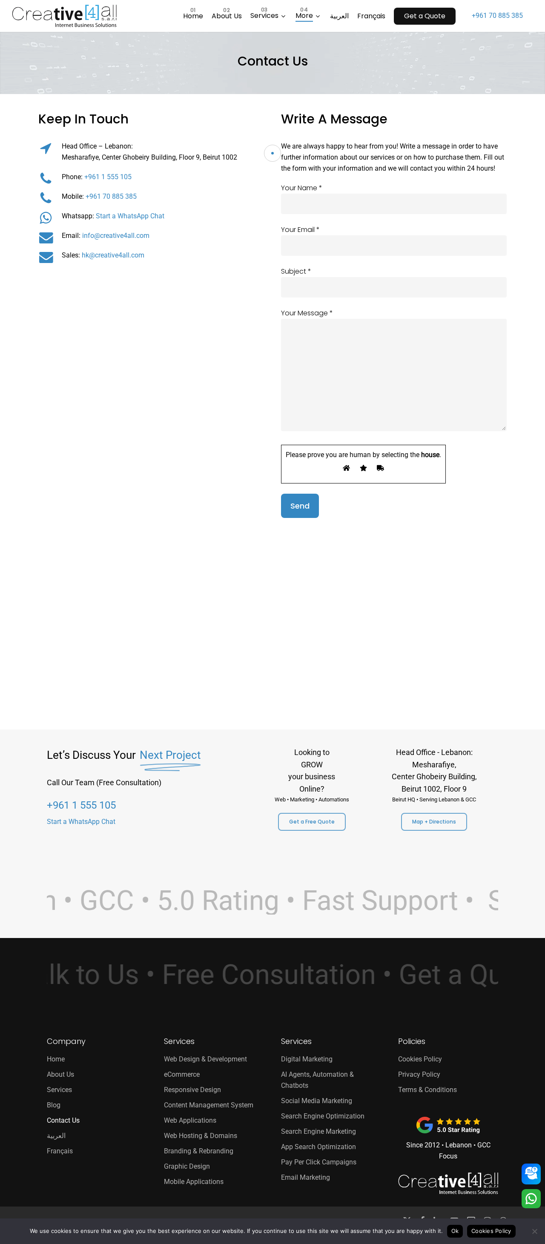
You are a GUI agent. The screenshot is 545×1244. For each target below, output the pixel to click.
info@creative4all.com (115, 236)
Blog (53, 1105)
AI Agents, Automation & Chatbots (317, 1080)
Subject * (296, 271)
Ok (455, 1230)
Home (56, 1059)
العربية (56, 1136)
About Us (60, 1074)
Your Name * (301, 188)
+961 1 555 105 (108, 177)
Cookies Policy (420, 1059)
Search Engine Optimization (322, 1116)
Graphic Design (187, 1166)
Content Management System (208, 1105)
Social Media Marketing (316, 1101)
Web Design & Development (205, 1059)
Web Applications (190, 1120)
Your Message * (307, 313)
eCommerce (182, 1074)
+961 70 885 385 (497, 15)
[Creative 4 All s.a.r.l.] (448, 1183)
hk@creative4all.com (113, 255)
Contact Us (63, 1120)
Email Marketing (305, 1177)
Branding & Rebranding (198, 1151)
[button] (312, 822)
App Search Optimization (318, 1147)
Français (60, 1151)
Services (59, 1090)
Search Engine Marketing (318, 1131)
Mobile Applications (194, 1182)
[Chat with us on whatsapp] (531, 1199)
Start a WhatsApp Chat (130, 216)
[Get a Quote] (531, 1174)
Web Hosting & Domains (200, 1136)
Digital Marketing (307, 1059)
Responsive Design (192, 1090)
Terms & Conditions (427, 1090)
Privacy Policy (419, 1074)
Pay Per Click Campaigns (318, 1162)
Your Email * (300, 230)
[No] (534, 1231)
